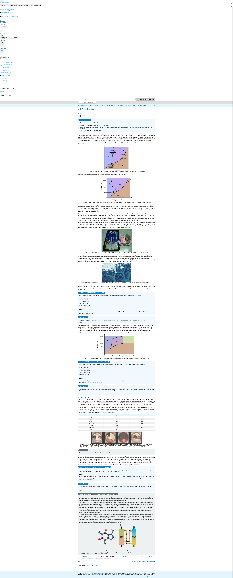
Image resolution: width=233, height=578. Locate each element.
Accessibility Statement (119, 576)
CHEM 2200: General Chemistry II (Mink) (126, 105)
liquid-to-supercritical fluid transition (93, 452)
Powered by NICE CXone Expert (97, 573)
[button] (5, 80)
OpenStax (84, 115)
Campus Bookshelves (94, 105)
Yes (92, 565)
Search (80, 102)
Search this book (3, 22)
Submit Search (4, 26)
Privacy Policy (102, 576)
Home (83, 105)
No (97, 565)
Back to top (80, 561)
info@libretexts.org (143, 576)
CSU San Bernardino (108, 105)
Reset (2, 35)
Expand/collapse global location (154, 105)
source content (81, 558)
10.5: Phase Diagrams (88, 556)
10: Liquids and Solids (145, 105)
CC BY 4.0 (125, 556)
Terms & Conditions (109, 576)
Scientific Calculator (7, 70)
